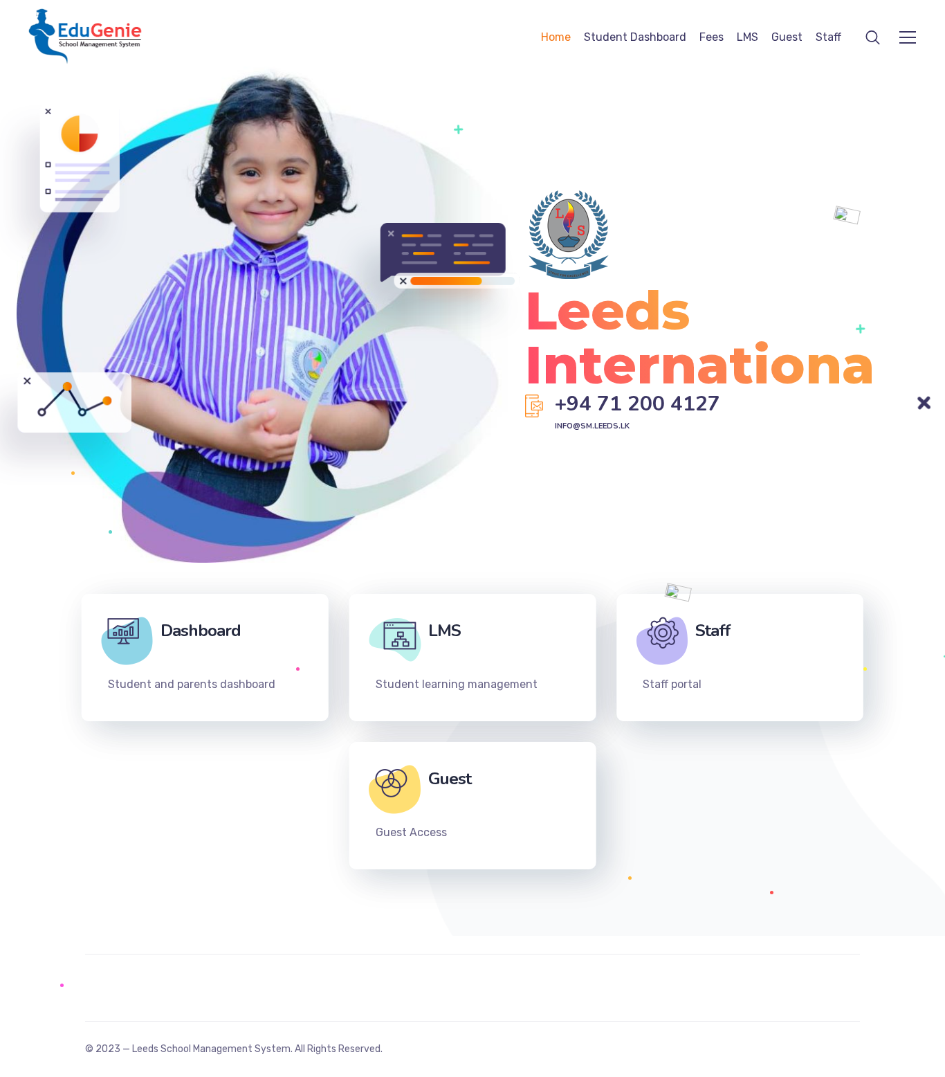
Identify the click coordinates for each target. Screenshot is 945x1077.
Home (556, 37)
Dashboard (200, 630)
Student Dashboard (635, 37)
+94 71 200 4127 (637, 404)
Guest (786, 37)
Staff (828, 37)
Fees (711, 37)
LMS (747, 37)
